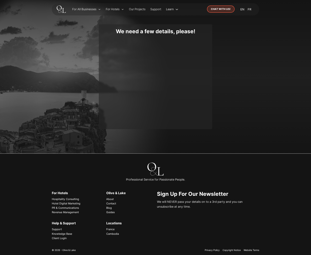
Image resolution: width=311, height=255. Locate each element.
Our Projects (137, 9)
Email (105, 56)
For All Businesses (84, 9)
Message (107, 86)
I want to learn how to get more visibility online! (130, 114)
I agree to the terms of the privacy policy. (127, 109)
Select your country (113, 71)
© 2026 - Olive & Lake (64, 250)
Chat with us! (221, 9)
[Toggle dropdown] (99, 9)
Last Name (163, 41)
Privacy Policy (212, 250)
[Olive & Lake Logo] (61, 9)
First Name (108, 41)
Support (155, 9)
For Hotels (113, 9)
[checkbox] (103, 109)
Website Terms (251, 250)
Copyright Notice (232, 250)
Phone (160, 71)
